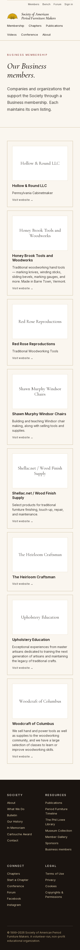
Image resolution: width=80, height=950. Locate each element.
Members (33, 4)
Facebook (14, 898)
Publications (54, 25)
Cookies (51, 886)
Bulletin (12, 815)
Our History (15, 821)
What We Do (15, 809)
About (46, 34)
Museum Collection (58, 830)
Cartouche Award (19, 834)
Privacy (50, 880)
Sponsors (51, 843)
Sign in (68, 4)
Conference (29, 34)
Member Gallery (56, 837)
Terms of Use (54, 873)
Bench (46, 4)
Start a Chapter (17, 880)
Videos (12, 34)
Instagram (14, 905)
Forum (57, 4)
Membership (15, 25)
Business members (58, 849)
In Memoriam (16, 827)
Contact (12, 840)
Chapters (35, 25)
